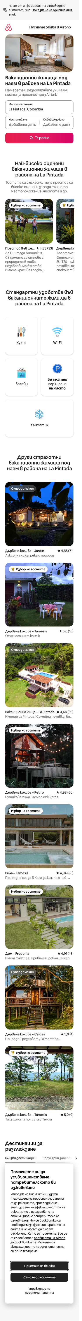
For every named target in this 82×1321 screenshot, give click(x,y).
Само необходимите (39, 1277)
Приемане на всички (39, 1266)
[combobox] (39, 109)
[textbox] (22, 124)
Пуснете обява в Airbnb (50, 27)
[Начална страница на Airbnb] (8, 27)
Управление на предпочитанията (39, 1291)
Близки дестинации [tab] (20, 1158)
